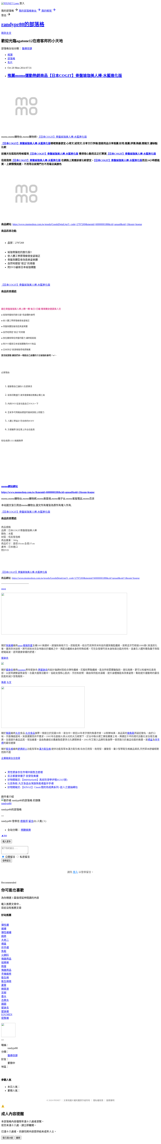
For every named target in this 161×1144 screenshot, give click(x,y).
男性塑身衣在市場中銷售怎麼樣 (25, 772)
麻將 (3, 936)
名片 (10, 62)
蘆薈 (3, 985)
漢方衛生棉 (45, 749)
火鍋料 (5, 955)
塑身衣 (4, 658)
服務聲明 (110, 1100)
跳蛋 (3, 966)
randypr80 (6, 803)
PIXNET (57, 1100)
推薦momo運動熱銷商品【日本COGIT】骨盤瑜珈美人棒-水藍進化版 (65, 76)
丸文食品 (30, 733)
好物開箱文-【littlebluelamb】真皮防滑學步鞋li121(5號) (37, 779)
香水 (3, 996)
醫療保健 (27, 48)
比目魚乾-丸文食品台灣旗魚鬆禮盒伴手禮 (31, 783)
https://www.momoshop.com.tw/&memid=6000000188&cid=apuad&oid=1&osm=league (47, 492)
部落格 (11, 58)
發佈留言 (7, 860)
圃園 (3, 1004)
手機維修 (6, 973)
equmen (22, 669)
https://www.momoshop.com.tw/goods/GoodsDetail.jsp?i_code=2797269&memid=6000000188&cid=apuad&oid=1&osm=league (77, 224)
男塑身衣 (42, 669)
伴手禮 (5, 947)
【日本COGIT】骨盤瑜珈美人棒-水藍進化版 (62, 136)
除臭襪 (9, 645)
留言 (30, 821)
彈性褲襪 (6, 932)
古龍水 (5, 1000)
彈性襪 (5, 925)
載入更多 (7, 841)
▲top (4, 835)
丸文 (9, 682)
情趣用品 (6, 958)
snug (3, 588)
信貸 (17, 758)
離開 (18, 1138)
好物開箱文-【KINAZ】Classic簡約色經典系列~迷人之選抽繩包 (43, 787)
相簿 (10, 54)
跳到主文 (6, 33)
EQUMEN (6, 1014)
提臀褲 (5, 1018)
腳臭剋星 (28, 645)
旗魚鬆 (130, 733)
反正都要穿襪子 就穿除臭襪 (23, 776)
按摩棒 (5, 962)
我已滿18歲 (8, 1138)
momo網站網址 (9, 486)
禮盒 (150, 739)
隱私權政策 (98, 1100)
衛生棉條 (6, 981)
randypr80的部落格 (22, 24)
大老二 (5, 940)
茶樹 (3, 992)
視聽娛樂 (26, 830)
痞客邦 (24, 821)
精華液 (5, 989)
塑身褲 (5, 1011)
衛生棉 (9, 749)
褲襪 (3, 928)
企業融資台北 (8, 758)
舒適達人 (22, 749)
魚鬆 (3, 682)
